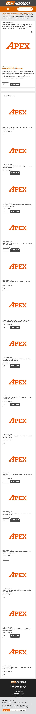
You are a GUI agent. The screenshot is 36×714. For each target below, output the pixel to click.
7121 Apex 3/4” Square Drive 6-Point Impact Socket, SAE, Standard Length (17, 166)
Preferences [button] (22, 710)
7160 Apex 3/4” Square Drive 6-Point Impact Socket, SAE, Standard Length (17, 128)
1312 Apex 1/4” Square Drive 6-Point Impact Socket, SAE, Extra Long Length (17, 552)
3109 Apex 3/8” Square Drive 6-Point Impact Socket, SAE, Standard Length (17, 475)
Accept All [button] (6, 710)
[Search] (31, 9)
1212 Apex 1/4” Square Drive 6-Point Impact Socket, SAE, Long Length (17, 629)
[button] (7, 9)
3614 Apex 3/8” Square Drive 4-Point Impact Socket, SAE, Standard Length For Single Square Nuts (17, 321)
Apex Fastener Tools (16, 13)
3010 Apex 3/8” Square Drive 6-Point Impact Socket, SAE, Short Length (17, 513)
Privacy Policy (24, 707)
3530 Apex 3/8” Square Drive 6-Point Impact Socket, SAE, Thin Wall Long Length (17, 359)
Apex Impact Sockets (17, 15)
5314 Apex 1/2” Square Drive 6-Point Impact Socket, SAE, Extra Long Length (17, 205)
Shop (8, 13)
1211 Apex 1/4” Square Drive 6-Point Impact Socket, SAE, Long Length (17, 668)
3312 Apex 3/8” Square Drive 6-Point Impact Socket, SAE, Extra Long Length (17, 398)
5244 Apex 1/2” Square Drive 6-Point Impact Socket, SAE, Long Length (17, 243)
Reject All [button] (13, 710)
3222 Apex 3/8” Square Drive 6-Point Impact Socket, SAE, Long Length (17, 436)
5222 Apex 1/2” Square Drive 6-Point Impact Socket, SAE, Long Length (17, 282)
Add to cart (15, 84)
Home (4, 13)
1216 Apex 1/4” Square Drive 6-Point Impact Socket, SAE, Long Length (17, 591)
